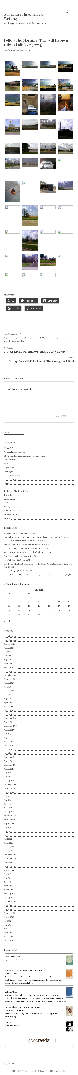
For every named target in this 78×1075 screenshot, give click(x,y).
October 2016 (9, 761)
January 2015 (9, 812)
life (40, 338)
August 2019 (9, 683)
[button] (12, 69)
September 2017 (10, 726)
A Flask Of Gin (9, 448)
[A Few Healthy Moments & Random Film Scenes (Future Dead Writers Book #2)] (69, 978)
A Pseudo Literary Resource (14, 452)
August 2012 (9, 917)
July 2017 (7, 734)
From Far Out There (12, 957)
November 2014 (10, 816)
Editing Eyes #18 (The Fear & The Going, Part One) (41, 359)
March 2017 (8, 742)
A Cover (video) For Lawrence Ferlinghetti (20, 544)
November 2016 (10, 757)
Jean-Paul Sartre (13, 1026)
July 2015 (7, 796)
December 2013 (10, 855)
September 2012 (10, 913)
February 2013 (9, 894)
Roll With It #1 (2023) (12, 533)
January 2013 (9, 898)
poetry (6, 341)
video (6, 503)
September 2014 (10, 819)
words (16, 341)
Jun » (11, 621)
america (20, 338)
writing (21, 341)
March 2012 (8, 937)
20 (19, 610)
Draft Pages (8, 472)
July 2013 (7, 874)
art (25, 338)
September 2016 (10, 765)
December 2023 (10, 636)
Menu (68, 13)
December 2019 (10, 675)
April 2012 (8, 933)
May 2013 (7, 882)
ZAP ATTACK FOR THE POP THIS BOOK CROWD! (35, 350)
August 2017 (9, 730)
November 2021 (10, 640)
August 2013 (9, 870)
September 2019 (10, 679)
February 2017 (9, 745)
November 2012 (10, 905)
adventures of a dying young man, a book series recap (24, 456)
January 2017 (9, 749)
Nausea (8, 1022)
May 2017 (7, 738)
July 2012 (7, 921)
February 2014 (9, 847)
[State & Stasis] (69, 997)
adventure (12, 338)
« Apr (6, 621)
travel (11, 341)
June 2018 (8, 695)
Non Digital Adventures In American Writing (22, 1007)
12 (9, 606)
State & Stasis (10, 989)
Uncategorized (16, 334)
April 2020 (8, 663)
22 (39, 610)
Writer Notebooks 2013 (12, 511)
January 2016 (9, 781)
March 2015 (8, 808)
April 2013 (8, 886)
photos (60, 338)
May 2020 (7, 660)
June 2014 (8, 831)
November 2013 (10, 858)
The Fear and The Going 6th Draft (16, 491)
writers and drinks (11, 514)
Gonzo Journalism (10, 479)
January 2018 (9, 714)
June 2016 (8, 777)
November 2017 (10, 718)
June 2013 (8, 878)
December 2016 (10, 753)
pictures (66, 338)
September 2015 (10, 788)
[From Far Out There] (69, 965)
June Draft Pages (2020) (13, 571)
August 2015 (9, 792)
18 (69, 606)
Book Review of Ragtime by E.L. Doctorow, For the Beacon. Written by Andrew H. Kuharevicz (38, 564)
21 (29, 610)
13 (19, 606)
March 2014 (8, 843)
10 (59, 602)
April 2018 (8, 703)
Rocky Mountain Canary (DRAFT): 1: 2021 (19, 548)
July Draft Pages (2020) (13, 560)
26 (9, 614)
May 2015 (7, 804)
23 (49, 610)
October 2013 (9, 862)
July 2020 (7, 652)
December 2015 (10, 784)
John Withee (12, 992)
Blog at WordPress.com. (12, 1064)
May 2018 (7, 699)
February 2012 (9, 940)
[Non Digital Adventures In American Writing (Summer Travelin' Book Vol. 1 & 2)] (69, 1015)
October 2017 (9, 722)
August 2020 (9, 648)
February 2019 (9, 691)
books (28, 338)
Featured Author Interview (14, 556)
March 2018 (8, 706)
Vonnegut (8, 507)
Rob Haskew (12, 974)
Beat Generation (10, 460)
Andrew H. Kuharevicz (15, 960)
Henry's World (9, 483)
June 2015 (8, 800)
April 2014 (8, 839)
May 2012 (7, 929)
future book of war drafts (13, 475)
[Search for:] (13, 432)
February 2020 (9, 667)
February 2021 (9, 644)
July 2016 (7, 773)
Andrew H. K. (25, 50)
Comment (61, 415)
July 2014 (7, 827)
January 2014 (9, 851)
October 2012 (9, 909)
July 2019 (7, 687)
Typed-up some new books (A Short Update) (20, 552)
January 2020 (9, 671)
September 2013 (10, 866)
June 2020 (8, 656)
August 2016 (9, 769)
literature (45, 338)
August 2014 (9, 823)
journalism (35, 338)
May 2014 (7, 835)
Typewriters (8, 495)
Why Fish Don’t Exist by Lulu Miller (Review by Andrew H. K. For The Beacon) (33, 575)
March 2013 (8, 890)
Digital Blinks (9, 468)
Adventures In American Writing (24, 16)
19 (9, 610)
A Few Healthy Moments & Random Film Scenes (23, 970)
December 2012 (10, 901)
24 (59, 610)
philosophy (53, 338)
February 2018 (9, 710)
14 (29, 606)
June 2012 (8, 925)
